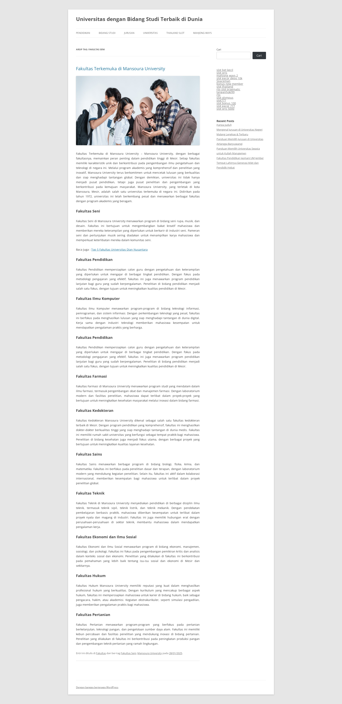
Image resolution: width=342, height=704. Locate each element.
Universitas (150, 33)
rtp (218, 95)
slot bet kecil (225, 70)
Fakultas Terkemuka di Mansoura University (120, 68)
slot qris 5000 (225, 109)
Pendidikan (83, 33)
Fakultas (101, 653)
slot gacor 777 (226, 106)
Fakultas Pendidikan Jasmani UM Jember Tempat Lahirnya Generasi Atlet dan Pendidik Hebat (240, 162)
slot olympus (225, 97)
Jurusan (129, 33)
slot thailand (225, 86)
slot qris (222, 73)
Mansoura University (149, 653)
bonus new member (230, 84)
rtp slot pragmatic (228, 89)
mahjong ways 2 (227, 75)
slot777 (221, 100)
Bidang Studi (107, 33)
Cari (219, 49)
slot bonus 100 (226, 103)
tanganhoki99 (226, 92)
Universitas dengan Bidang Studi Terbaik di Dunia (139, 19)
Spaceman (223, 81)
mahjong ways (202, 33)
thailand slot (175, 33)
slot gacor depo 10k (229, 78)
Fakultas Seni (128, 653)
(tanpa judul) (224, 125)
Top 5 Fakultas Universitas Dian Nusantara (119, 249)
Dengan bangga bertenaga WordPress (97, 687)
